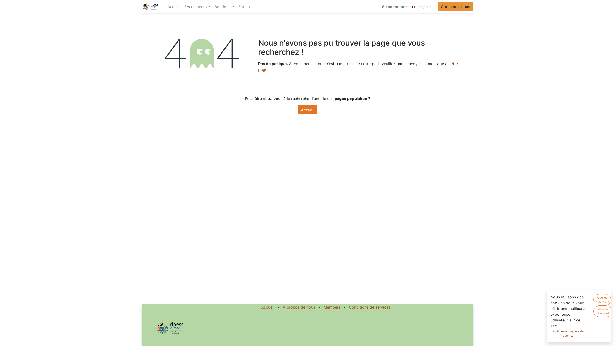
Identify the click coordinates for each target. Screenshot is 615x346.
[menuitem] (174, 7)
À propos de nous (299, 307)
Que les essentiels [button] (602, 300)
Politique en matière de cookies (568, 333)
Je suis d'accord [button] (603, 311)
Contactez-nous (455, 6)
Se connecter (394, 6)
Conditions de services (369, 307)
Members (332, 307)
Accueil (307, 109)
